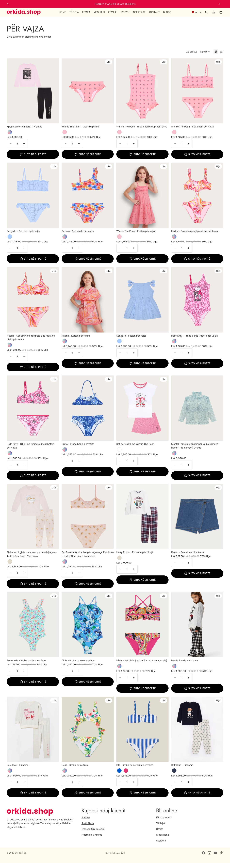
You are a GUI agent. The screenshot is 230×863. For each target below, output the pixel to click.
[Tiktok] (221, 853)
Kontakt (85, 817)
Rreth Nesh (87, 823)
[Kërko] (206, 12)
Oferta (159, 828)
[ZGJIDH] (54, 118)
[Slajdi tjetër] (219, 3)
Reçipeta (161, 840)
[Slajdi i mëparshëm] (8, 3)
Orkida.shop (20, 853)
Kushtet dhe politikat (115, 853)
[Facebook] (203, 853)
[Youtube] (215, 853)
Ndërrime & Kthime (91, 834)
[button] (205, 51)
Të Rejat (160, 823)
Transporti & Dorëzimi (93, 828)
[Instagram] (209, 853)
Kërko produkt (164, 817)
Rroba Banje (162, 834)
